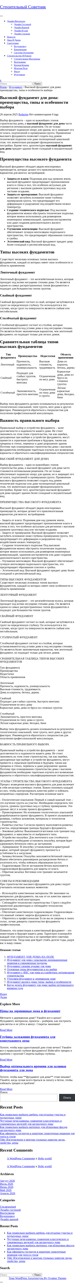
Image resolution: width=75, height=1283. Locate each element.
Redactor (23, 114)
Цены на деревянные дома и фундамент (30, 1011)
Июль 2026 (6, 1183)
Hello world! (45, 1158)
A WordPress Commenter (21, 1158)
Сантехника (13, 43)
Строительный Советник (23, 6)
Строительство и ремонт (19, 55)
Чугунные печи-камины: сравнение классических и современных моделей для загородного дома (31, 1122)
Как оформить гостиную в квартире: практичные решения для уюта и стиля (36, 1253)
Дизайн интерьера (16, 21)
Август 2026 (7, 1180)
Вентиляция (20, 62)
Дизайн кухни (21, 30)
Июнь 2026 (6, 1187)
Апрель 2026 (7, 1193)
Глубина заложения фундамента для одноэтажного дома (27, 1038)
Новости (11, 37)
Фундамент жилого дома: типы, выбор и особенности (39, 981)
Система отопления (23, 52)
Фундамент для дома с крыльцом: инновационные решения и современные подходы (37, 961)
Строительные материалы (27, 59)
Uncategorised (8, 1206)
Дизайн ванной (21, 27)
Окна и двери (14, 40)
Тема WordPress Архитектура (37, 1278)
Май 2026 (6, 1190)
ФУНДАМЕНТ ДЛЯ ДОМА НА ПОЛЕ (30, 956)
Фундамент (19, 74)
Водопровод (20, 46)
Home (3, 87)
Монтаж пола (21, 68)
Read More (6, 1030)
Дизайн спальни (22, 33)
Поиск (37, 83)
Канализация (20, 49)
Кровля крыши (21, 65)
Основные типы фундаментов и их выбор (32, 969)
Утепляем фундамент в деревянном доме (31, 978)
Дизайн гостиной (22, 24)
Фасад (17, 71)
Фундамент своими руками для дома (29, 966)
